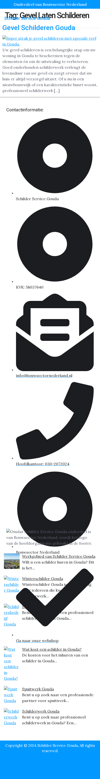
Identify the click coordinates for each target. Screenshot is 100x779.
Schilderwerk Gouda (40, 711)
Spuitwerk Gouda (38, 689)
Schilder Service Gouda (27, 18)
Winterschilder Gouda (42, 578)
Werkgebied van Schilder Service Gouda (58, 556)
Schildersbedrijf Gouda (43, 606)
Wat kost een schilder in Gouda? (52, 649)
